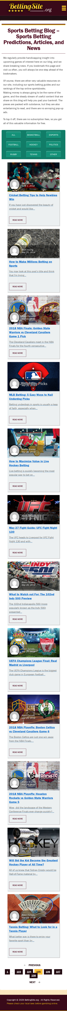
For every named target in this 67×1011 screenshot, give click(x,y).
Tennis (33, 154)
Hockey (33, 144)
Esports (53, 134)
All (13, 134)
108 (33, 975)
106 (48, 972)
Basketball (33, 134)
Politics (53, 144)
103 (19, 972)
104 (29, 972)
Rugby (13, 154)
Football (13, 144)
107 (58, 972)
